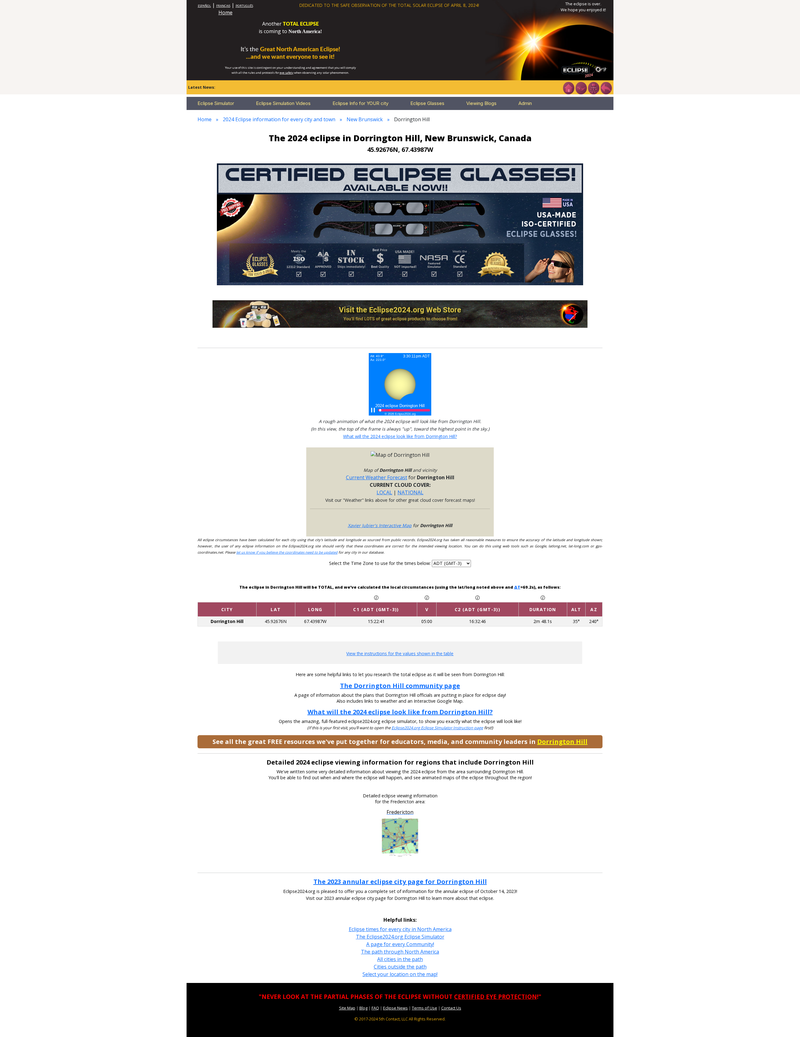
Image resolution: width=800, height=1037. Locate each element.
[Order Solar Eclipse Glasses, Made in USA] (400, 223)
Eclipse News (395, 1008)
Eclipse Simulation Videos (283, 103)
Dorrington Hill (562, 741)
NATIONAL (410, 492)
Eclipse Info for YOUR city (360, 103)
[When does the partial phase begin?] (376, 597)
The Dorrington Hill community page (400, 685)
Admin (525, 103)
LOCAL (384, 492)
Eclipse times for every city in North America (400, 929)
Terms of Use (424, 1008)
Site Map (347, 1008)
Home (225, 12)
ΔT (517, 587)
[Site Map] (593, 87)
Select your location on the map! (400, 974)
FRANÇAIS (223, 6)
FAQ (375, 1008)
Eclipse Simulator (216, 103)
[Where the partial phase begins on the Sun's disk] (427, 597)
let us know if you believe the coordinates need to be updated (287, 552)
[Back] (606, 87)
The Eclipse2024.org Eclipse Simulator (400, 936)
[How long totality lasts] (543, 597)
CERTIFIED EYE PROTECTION (495, 996)
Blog (363, 1008)
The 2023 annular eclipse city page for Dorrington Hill (400, 881)
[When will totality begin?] (477, 597)
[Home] (568, 87)
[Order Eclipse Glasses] (581, 87)
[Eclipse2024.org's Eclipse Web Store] (400, 313)
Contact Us (451, 1008)
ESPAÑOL (204, 6)
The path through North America (400, 951)
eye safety (286, 73)
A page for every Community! (400, 944)
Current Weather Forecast (376, 477)
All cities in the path (400, 959)
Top (786, 1023)
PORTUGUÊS (244, 6)
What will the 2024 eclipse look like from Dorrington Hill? (400, 436)
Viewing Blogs (481, 103)
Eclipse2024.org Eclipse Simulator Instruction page (437, 727)
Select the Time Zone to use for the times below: (380, 563)
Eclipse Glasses (427, 103)
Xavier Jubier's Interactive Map (380, 525)
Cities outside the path (400, 966)
